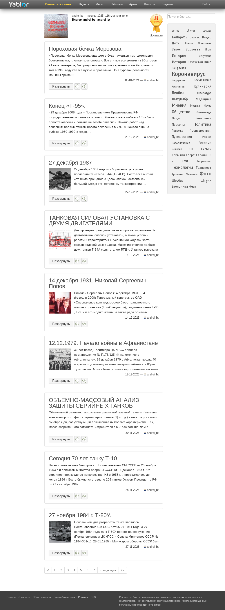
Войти (206, 4)
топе (125, 15)
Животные (204, 43)
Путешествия (182, 137)
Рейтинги (117, 4)
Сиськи (206, 149)
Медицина (203, 99)
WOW (175, 31)
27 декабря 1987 (70, 162)
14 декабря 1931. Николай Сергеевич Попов (98, 283)
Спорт (190, 155)
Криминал (178, 86)
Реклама (204, 143)
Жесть (189, 43)
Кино (207, 62)
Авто (191, 31)
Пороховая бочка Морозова (85, 48)
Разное (206, 137)
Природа (177, 131)
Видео (206, 37)
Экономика (180, 186)
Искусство (205, 56)
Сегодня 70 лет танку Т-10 (83, 458)
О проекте (24, 597)
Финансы (192, 174)
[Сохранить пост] (77, 86)
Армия (207, 31)
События (178, 155)
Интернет (180, 55)
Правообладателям (64, 597)
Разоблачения (181, 143)
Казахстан (195, 62)
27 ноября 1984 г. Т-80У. (80, 515)
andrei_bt (152, 80)
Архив (133, 4)
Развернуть (61, 86)
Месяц (100, 4)
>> (122, 570)
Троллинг (177, 174)
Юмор (192, 186)
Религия (177, 149)
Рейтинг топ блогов (129, 597)
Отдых (177, 118)
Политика (202, 124)
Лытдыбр (180, 99)
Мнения (179, 105)
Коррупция (178, 80)
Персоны (178, 125)
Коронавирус (188, 74)
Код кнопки (157, 35)
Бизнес (195, 37)
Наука (207, 106)
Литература (204, 93)
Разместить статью (58, 4)
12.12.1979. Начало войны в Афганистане (103, 343)
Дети (176, 43)
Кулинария (202, 86)
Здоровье (193, 49)
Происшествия (200, 131)
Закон (176, 49)
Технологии (182, 167)
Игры (208, 49)
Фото (205, 173)
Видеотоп (167, 4)
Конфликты (179, 68)
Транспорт (203, 168)
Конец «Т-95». (67, 105)
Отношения (202, 118)
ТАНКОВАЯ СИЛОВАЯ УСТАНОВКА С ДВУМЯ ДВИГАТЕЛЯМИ (99, 220)
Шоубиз (177, 181)
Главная (11, 597)
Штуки (205, 180)
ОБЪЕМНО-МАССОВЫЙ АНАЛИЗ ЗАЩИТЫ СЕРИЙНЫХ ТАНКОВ (94, 403)
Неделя (84, 4)
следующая (108, 570)
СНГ (191, 149)
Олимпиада (203, 112)
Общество (181, 111)
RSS (93, 597)
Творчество (204, 161)
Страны (201, 155)
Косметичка (202, 80)
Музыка (195, 106)
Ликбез (178, 92)
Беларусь (179, 37)
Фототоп (149, 4)
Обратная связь (42, 597)
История (179, 62)
